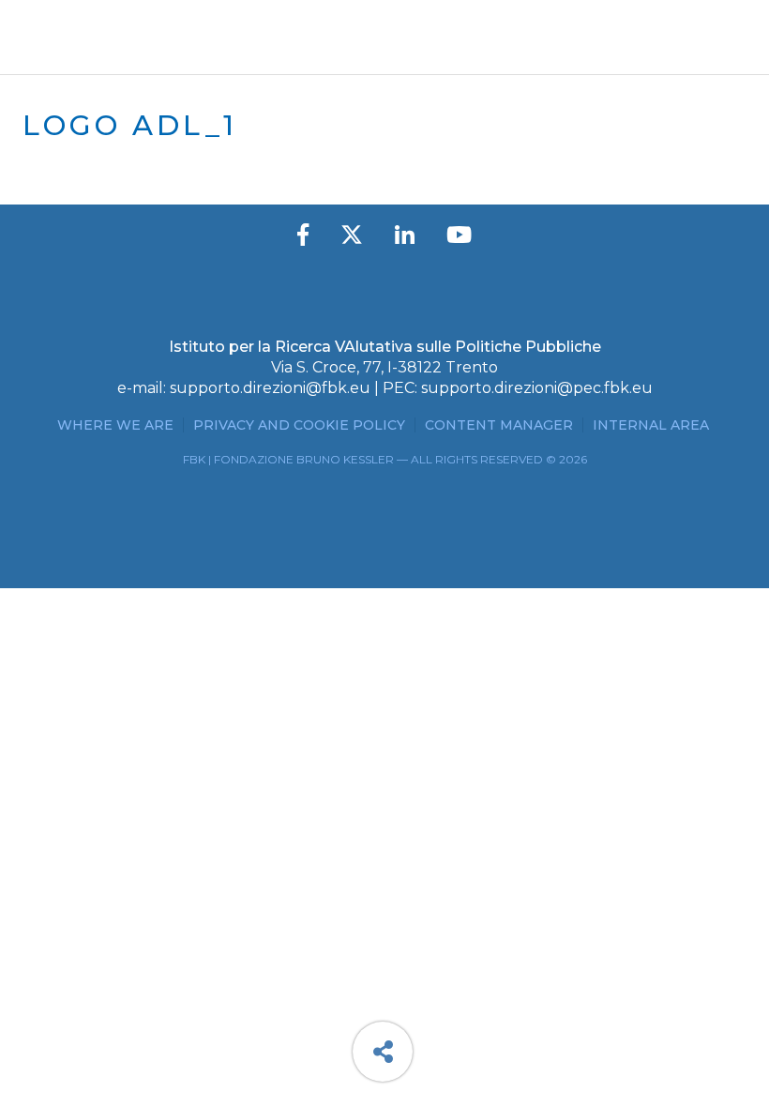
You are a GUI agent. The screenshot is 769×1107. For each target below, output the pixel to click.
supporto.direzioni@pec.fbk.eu (537, 388)
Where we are (115, 424)
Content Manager (499, 424)
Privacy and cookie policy (299, 424)
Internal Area (651, 424)
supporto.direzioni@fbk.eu (270, 388)
